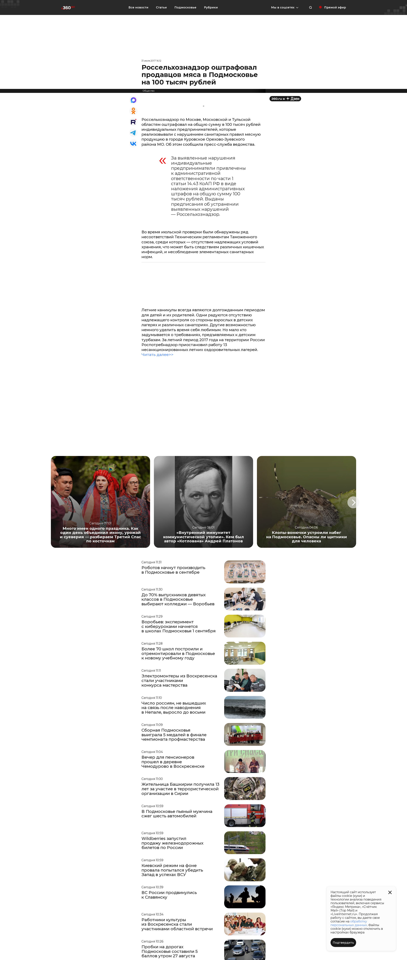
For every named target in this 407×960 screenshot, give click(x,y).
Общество (149, 90)
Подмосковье (185, 7)
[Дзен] (285, 98)
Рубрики (211, 7)
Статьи (161, 7)
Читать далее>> (157, 354)
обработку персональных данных (349, 923)
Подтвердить (343, 942)
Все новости (138, 7)
